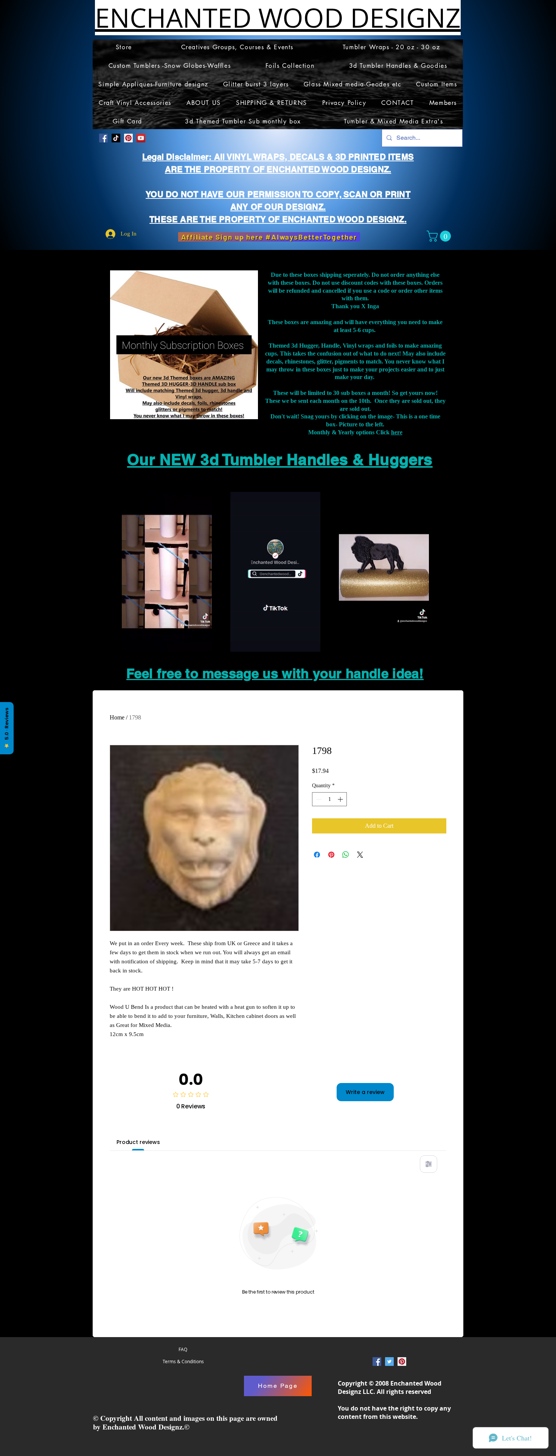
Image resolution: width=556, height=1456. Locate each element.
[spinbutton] (329, 799)
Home (117, 717)
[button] (440, 236)
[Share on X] (360, 854)
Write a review (365, 1092)
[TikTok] (116, 138)
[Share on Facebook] (316, 854)
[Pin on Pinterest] (331, 854)
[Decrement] (318, 799)
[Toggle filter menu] (428, 1164)
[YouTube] (141, 138)
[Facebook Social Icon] (103, 138)
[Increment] (341, 799)
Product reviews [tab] (138, 1142)
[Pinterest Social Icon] (128, 138)
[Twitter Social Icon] (389, 1361)
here (396, 432)
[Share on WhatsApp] (345, 854)
